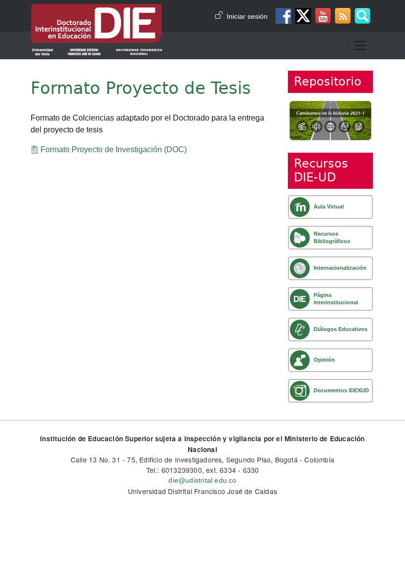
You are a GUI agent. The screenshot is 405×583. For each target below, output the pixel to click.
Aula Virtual (329, 206)
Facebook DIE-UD (283, 16)
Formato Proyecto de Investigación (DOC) (113, 149)
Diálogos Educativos (340, 329)
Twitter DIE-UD (303, 16)
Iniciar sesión (247, 16)
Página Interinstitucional (336, 298)
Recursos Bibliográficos (332, 237)
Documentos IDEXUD (341, 390)
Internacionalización (340, 268)
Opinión (324, 360)
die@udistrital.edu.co (202, 480)
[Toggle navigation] (360, 45)
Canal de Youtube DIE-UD (323, 16)
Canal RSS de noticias (343, 16)
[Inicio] (97, 11)
